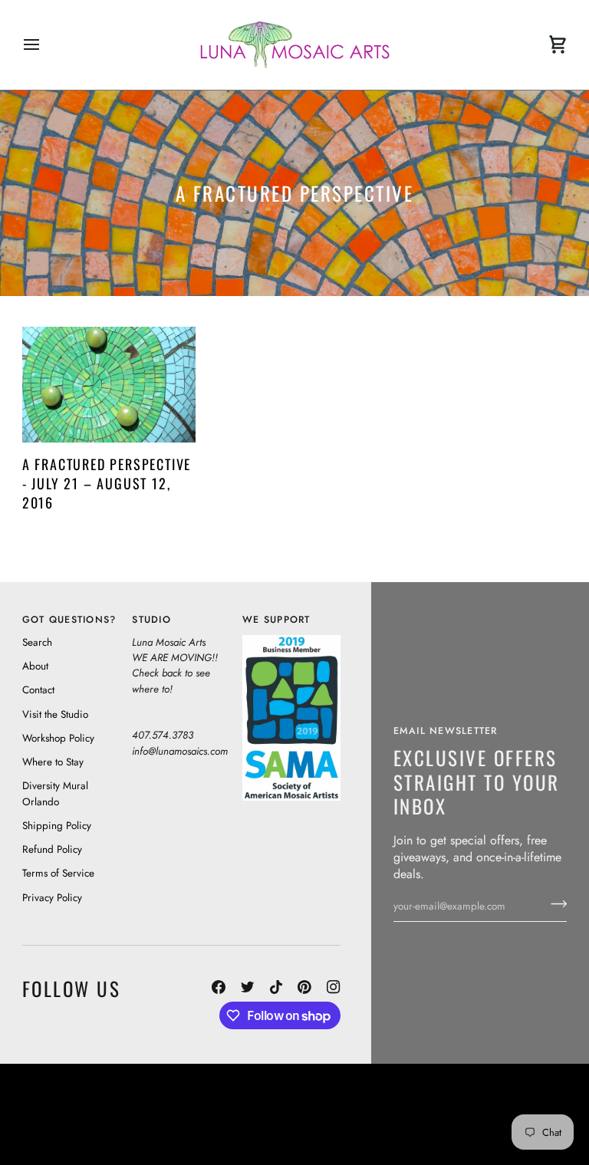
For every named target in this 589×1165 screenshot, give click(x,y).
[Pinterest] (304, 987)
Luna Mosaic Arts (335, 1093)
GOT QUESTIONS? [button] (69, 620)
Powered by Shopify (509, 1136)
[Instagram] (334, 987)
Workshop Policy (58, 738)
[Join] (554, 904)
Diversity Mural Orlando (301, 1121)
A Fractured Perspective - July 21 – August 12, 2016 (106, 483)
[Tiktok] (276, 987)
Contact (38, 690)
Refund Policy (52, 849)
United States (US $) (92, 1114)
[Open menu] (45, 45)
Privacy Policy (52, 897)
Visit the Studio (55, 714)
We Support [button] (276, 620)
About (35, 666)
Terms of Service (58, 873)
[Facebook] (218, 987)
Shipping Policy (56, 825)
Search (37, 642)
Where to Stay (53, 762)
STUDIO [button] (151, 620)
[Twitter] (248, 987)
